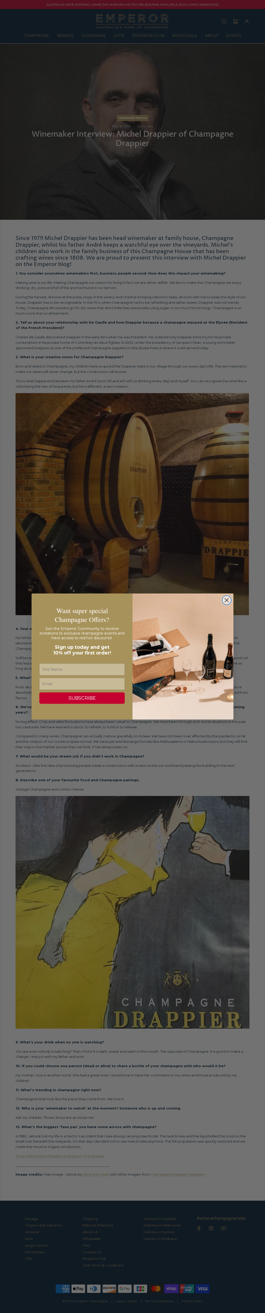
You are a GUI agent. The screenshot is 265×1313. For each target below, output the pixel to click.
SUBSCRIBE (82, 698)
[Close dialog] (226, 600)
